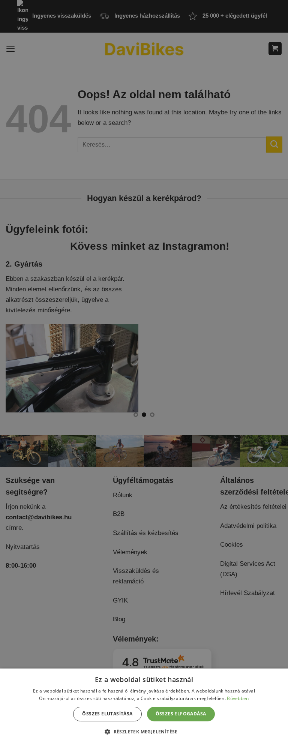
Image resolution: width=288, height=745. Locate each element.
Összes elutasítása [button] (107, 714)
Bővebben (238, 698)
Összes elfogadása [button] (181, 714)
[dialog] (144, 707)
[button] (144, 731)
